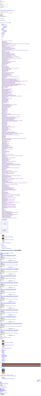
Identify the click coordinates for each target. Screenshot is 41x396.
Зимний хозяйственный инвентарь (6, 75)
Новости (3, 28)
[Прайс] (2, 254)
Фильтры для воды (4, 190)
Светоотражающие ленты (5, 165)
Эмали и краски (4, 210)
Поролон (3, 149)
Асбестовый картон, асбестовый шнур (7, 40)
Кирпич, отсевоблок (4, 87)
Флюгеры (3, 191)
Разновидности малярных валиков (6, 242)
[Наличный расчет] (3, 372)
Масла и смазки (4, 113)
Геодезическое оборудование (6, 52)
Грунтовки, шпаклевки (5, 58)
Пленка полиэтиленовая (5, 144)
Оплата (3, 32)
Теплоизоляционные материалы (6, 176)
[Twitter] (2, 365)
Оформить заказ (3, 394)
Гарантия (3, 33)
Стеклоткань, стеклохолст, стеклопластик (7, 173)
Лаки (2, 103)
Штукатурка (3, 209)
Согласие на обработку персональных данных (7, 10)
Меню (3, 36)
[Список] (1, 254)
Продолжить (2, 393)
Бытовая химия (4, 41)
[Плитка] (0, 254)
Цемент (3, 208)
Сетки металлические (5, 166)
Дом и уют (3, 65)
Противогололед (4, 150)
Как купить (5, 31)
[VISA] (3, 369)
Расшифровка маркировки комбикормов (7, 236)
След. (7, 337)
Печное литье (4, 135)
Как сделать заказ (4, 30)
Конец (10, 337)
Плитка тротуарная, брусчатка (6, 145)
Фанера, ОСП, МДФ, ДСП (5, 185)
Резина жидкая (4, 152)
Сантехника (3, 153)
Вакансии (5, 27)
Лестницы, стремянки (5, 112)
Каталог (3, 35)
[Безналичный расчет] (3, 373)
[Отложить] (1, 261)
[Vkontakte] (2, 363)
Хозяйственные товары (5, 192)
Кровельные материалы (5, 96)
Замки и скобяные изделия (5, 66)
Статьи (3, 29)
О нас (2, 25)
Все (7, 253)
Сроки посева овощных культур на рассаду (8, 239)
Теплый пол (3, 183)
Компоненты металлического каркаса (7, 92)
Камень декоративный (5, 86)
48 (6, 253)
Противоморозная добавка (5, 151)
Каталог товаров (4, 24)
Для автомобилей (4, 64)
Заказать (2, 14)
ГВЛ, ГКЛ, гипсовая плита (5, 51)
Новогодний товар (4, 123)
